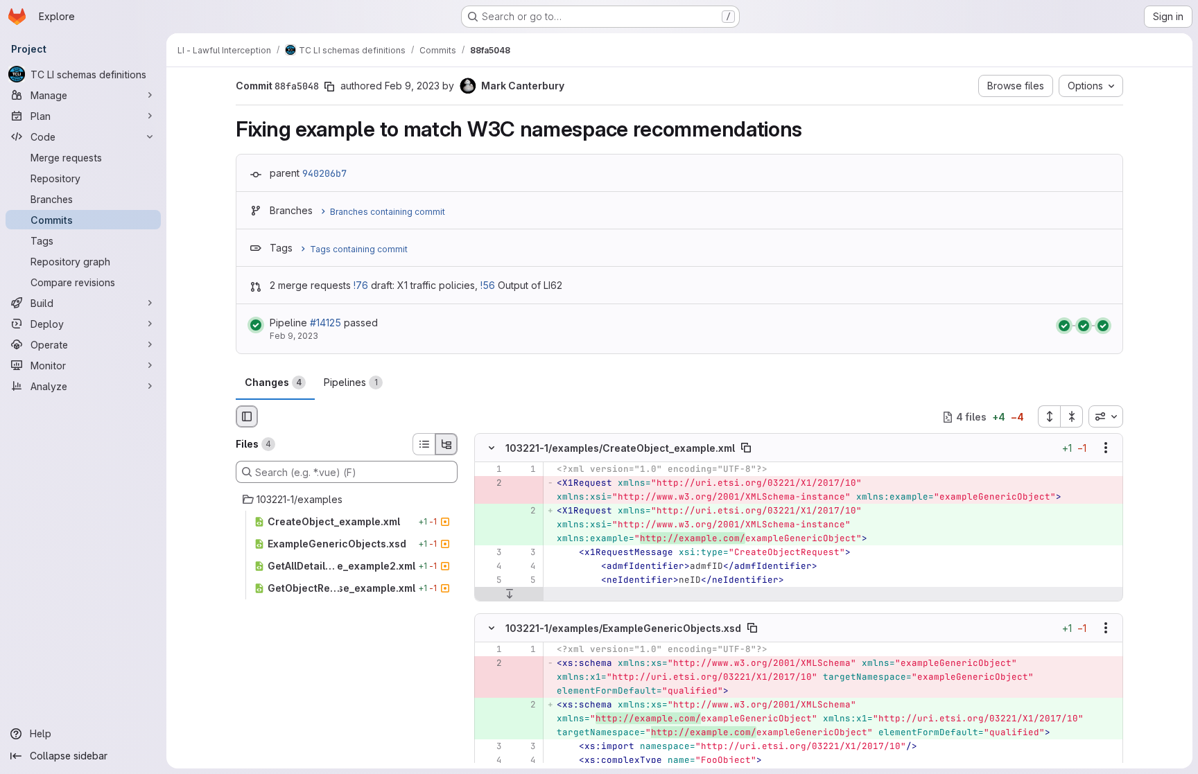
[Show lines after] (509, 594)
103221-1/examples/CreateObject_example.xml (620, 448)
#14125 (325, 322)
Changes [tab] (273, 382)
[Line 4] (490, 567)
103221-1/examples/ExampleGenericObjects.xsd (623, 627)
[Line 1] (490, 470)
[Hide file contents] (491, 448)
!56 (487, 285)
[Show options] (1105, 448)
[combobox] (1105, 416)
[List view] (424, 444)
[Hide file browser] (247, 416)
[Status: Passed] (256, 325)
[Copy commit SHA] (329, 86)
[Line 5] (490, 581)
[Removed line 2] (490, 484)
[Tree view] (446, 444)
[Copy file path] (746, 448)
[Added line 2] (524, 511)
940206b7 (324, 173)
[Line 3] (490, 553)
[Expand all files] (1049, 416)
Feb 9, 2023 (412, 85)
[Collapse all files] (1072, 416)
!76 (361, 285)
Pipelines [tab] (351, 382)
